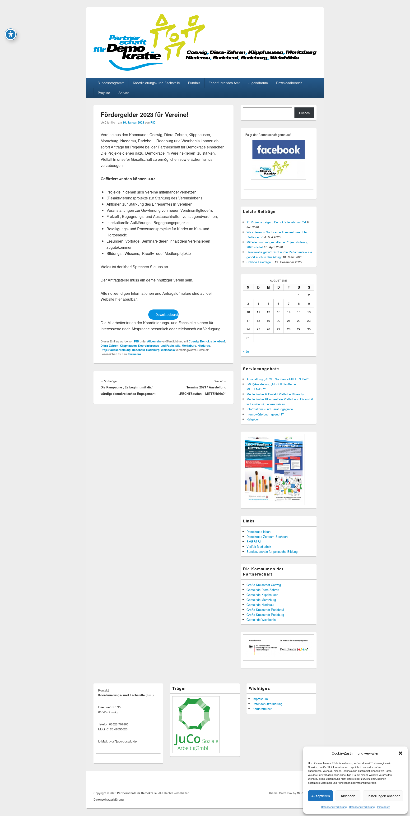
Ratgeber (253, 419)
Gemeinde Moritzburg (261, 599)
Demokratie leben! (212, 341)
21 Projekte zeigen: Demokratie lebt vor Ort (276, 222)
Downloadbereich (289, 82)
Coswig (194, 341)
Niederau (204, 345)
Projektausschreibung (115, 350)
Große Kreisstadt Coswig (264, 584)
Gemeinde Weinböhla (261, 619)
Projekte (104, 92)
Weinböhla (168, 350)
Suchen (304, 113)
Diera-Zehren (109, 345)
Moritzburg (189, 345)
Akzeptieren (320, 795)
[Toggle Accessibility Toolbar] (10, 34)
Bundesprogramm (111, 82)
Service (124, 92)
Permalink (134, 354)
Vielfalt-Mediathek (259, 546)
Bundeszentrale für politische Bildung (272, 551)
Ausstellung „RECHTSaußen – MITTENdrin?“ (277, 379)
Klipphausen (128, 345)
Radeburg (152, 350)
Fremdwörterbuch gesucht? (265, 414)
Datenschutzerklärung (334, 807)
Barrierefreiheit (262, 708)
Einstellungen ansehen (382, 795)
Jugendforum (258, 82)
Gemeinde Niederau (260, 604)
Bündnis (194, 82)
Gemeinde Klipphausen (262, 594)
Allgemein (154, 341)
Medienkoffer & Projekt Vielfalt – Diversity (275, 394)
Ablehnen (348, 795)
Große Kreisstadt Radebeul (265, 609)
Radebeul (138, 350)
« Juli (246, 351)
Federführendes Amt (224, 82)
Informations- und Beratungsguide (270, 409)
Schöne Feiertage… (260, 262)
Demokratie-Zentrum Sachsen (267, 536)
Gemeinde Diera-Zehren (263, 589)
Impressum (383, 807)
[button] (400, 753)
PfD (152, 122)
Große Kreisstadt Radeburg (265, 614)
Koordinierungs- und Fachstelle (156, 82)
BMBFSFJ (254, 541)
